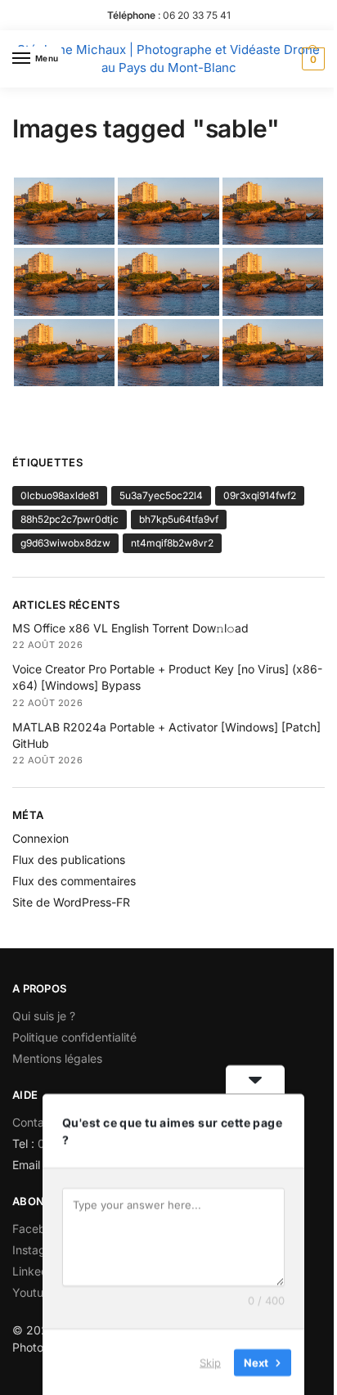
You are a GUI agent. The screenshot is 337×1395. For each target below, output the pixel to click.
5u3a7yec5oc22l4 (161, 495)
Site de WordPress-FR (71, 902)
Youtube (34, 1292)
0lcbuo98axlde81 (59, 495)
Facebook (38, 1228)
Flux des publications (68, 859)
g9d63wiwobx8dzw (65, 543)
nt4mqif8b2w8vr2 (172, 543)
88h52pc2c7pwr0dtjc (69, 519)
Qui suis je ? (43, 1016)
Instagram (39, 1250)
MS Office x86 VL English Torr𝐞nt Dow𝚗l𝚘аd (130, 628)
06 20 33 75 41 (197, 15)
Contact (33, 1122)
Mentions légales (57, 1058)
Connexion (40, 838)
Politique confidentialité (74, 1037)
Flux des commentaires (74, 881)
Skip (210, 1361)
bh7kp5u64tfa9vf (178, 519)
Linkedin (34, 1271)
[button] (311, 58)
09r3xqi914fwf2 (259, 495)
